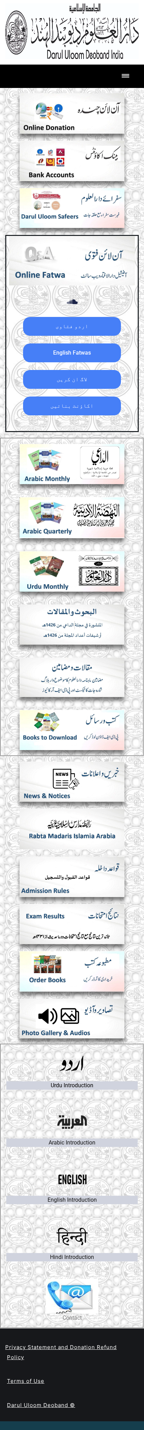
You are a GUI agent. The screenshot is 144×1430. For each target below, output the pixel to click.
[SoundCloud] (72, 302)
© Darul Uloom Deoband (41, 1405)
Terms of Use (25, 1381)
